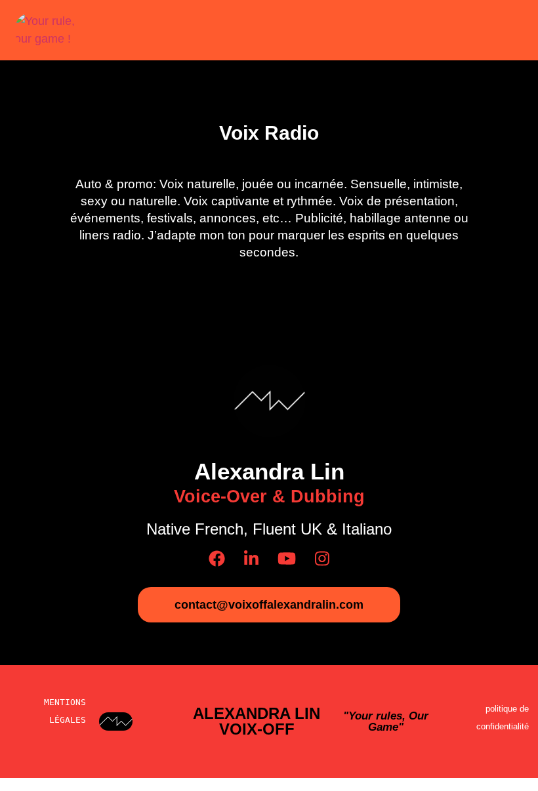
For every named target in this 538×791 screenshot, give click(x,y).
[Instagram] (322, 558)
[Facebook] (217, 558)
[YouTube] (287, 558)
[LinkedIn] (251, 558)
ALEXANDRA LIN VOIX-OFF (256, 721)
